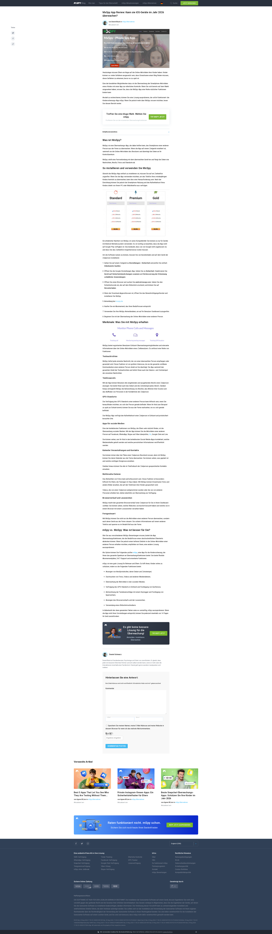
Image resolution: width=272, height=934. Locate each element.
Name (138, 717)
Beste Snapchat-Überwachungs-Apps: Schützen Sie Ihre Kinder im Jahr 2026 (178, 795)
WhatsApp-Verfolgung (82, 860)
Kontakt (155, 869)
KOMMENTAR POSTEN (117, 746)
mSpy (135, 552)
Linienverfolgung (134, 863)
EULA (177, 860)
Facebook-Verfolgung (109, 860)
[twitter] (13, 33)
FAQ (153, 860)
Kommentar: (110, 688)
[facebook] (13, 38)
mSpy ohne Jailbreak (81, 869)
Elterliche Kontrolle (135, 857)
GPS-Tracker (132, 860)
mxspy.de (119, 301)
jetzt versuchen (189, 3)
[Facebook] (76, 843)
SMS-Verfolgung (80, 857)
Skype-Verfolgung (107, 869)
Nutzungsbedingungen (183, 857)
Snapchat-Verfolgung (81, 863)
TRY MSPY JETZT (157, 117)
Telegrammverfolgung (82, 866)
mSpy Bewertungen (159, 872)
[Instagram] (88, 843)
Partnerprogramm (158, 866)
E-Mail (109, 717)
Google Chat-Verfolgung (110, 863)
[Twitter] (82, 843)
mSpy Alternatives (128, 22)
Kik (150, 434)
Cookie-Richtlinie (167, 932)
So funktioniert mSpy (160, 863)
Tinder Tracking (106, 857)
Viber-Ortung (105, 866)
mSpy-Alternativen (149, 3)
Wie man (91, 3)
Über (154, 857)
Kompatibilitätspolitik (183, 872)
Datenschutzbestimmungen (185, 863)
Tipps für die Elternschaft (108, 3)
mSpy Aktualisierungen (130, 3)
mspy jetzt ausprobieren (179, 825)
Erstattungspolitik (181, 866)
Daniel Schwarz (115, 654)
